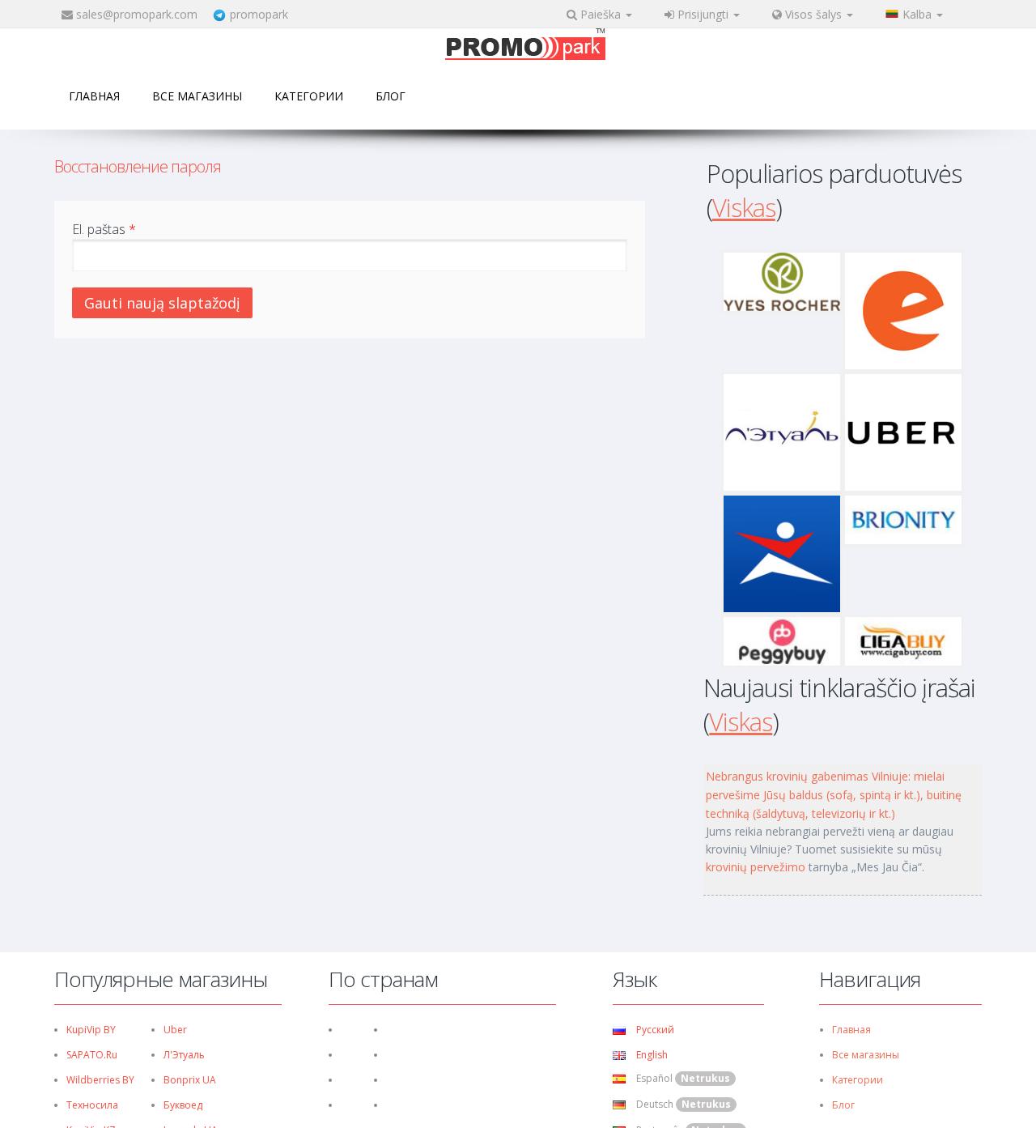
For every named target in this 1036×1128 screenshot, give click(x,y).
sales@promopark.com (136, 14)
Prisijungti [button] (703, 14)
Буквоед (182, 1105)
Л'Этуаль (184, 1055)
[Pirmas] (525, 45)
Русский (654, 1029)
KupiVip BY (91, 1029)
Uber (175, 1029)
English (651, 1055)
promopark (259, 14)
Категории (308, 96)
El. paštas (104, 229)
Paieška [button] (600, 14)
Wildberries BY (100, 1080)
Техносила (92, 1105)
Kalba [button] (918, 14)
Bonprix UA (189, 1080)
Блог (390, 96)
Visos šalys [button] (813, 14)
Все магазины (197, 96)
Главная (94, 96)
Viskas (743, 207)
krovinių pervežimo (755, 867)
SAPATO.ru (91, 1055)
